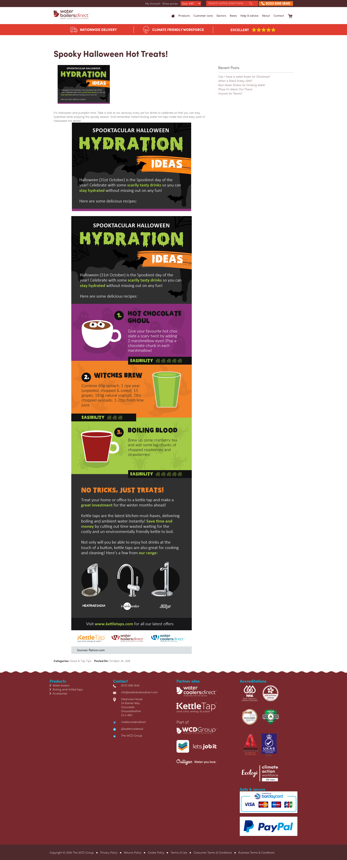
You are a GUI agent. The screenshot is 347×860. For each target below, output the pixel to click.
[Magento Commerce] (72, 14)
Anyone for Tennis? (230, 93)
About (266, 15)
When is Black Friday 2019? (235, 81)
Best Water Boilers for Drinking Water (241, 85)
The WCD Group (131, 735)
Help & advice (249, 15)
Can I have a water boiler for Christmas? (244, 76)
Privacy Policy (108, 852)
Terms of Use (179, 852)
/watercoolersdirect (133, 722)
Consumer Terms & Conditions (213, 852)
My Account (152, 3)
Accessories (60, 693)
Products (184, 15)
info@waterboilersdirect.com (139, 692)
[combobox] (232, 3)
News (233, 15)
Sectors (221, 15)
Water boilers (61, 685)
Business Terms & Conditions (256, 852)
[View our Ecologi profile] (260, 775)
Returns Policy (132, 852)
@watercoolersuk (132, 729)
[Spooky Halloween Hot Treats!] (82, 87)
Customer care (203, 15)
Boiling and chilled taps (68, 689)
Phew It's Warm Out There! (235, 89)
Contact (279, 15)
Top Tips (86, 661)
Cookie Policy (156, 852)
